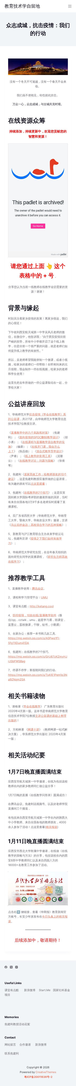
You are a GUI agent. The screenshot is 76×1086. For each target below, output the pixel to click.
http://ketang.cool (42, 606)
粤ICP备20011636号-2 (38, 1077)
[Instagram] (16, 967)
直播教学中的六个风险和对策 (29, 432)
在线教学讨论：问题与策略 (36, 460)
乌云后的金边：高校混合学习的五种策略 (36, 525)
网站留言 (10, 1044)
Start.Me (44, 990)
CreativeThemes (46, 1072)
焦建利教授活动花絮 (17, 1024)
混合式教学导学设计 (49, 451)
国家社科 (58, 990)
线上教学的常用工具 (38, 456)
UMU (44, 597)
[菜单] (69, 6)
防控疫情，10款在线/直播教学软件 (34, 615)
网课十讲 (33, 729)
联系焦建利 (12, 1053)
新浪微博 (29, 990)
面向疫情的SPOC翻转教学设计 (38, 437)
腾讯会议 (37, 588)
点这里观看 (38, 483)
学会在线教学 (32, 706)
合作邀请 (25, 1044)
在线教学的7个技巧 (36, 492)
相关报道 (51, 827)
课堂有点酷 (12, 990)
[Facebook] (6, 967)
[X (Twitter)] (11, 967)
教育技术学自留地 (22, 6)
